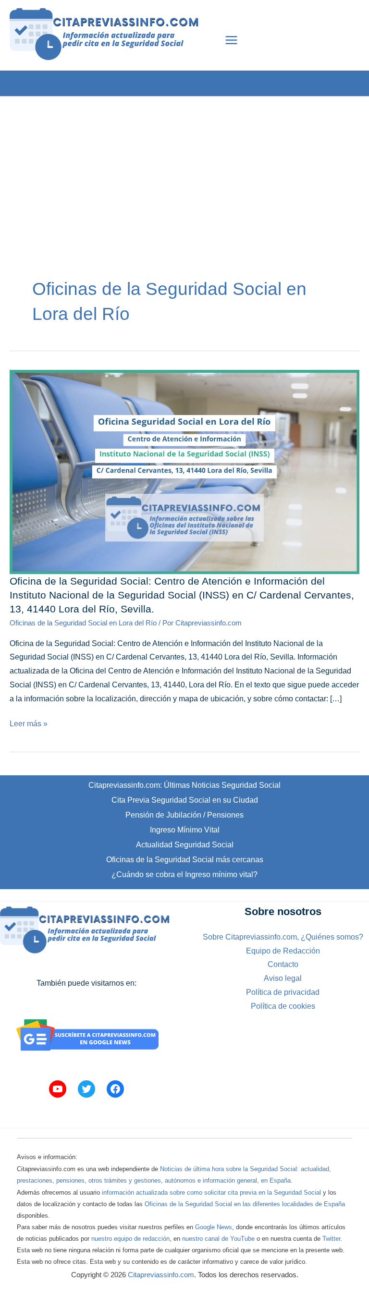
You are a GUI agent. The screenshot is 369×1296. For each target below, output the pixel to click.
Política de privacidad (283, 992)
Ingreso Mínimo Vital (185, 830)
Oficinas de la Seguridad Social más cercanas (184, 860)
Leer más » (29, 725)
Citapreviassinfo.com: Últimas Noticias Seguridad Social (184, 785)
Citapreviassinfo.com (161, 1275)
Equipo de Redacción (283, 951)
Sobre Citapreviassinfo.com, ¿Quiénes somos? (283, 937)
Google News (213, 1227)
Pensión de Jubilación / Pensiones (184, 815)
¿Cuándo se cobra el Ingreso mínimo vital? (184, 874)
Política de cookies (283, 1006)
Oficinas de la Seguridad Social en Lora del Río (83, 623)
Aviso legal (283, 978)
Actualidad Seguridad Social (185, 845)
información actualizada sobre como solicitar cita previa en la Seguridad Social (211, 1192)
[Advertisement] (184, 164)
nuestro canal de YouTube (218, 1238)
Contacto (283, 964)
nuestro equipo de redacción (130, 1238)
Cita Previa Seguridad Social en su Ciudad (184, 800)
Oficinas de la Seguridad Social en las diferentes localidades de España (245, 1204)
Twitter (331, 1238)
